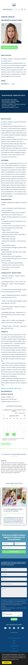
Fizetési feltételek (14, 651)
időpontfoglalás (9, 47)
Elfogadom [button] (6, 662)
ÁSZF (14, 648)
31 (3, 434)
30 (24, 431)
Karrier (14, 643)
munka (9, 513)
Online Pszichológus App (14, 638)
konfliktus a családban (7, 104)
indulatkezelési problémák (8, 101)
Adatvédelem (14, 646)
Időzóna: (20, 413)
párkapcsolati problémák (8, 107)
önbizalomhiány (6, 105)
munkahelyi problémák (20, 104)
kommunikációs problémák (9, 102)
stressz (17, 107)
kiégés (17, 101)
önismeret (13, 105)
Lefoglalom (6, 443)
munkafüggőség (15, 513)
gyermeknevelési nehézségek (9, 99)
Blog (4, 513)
